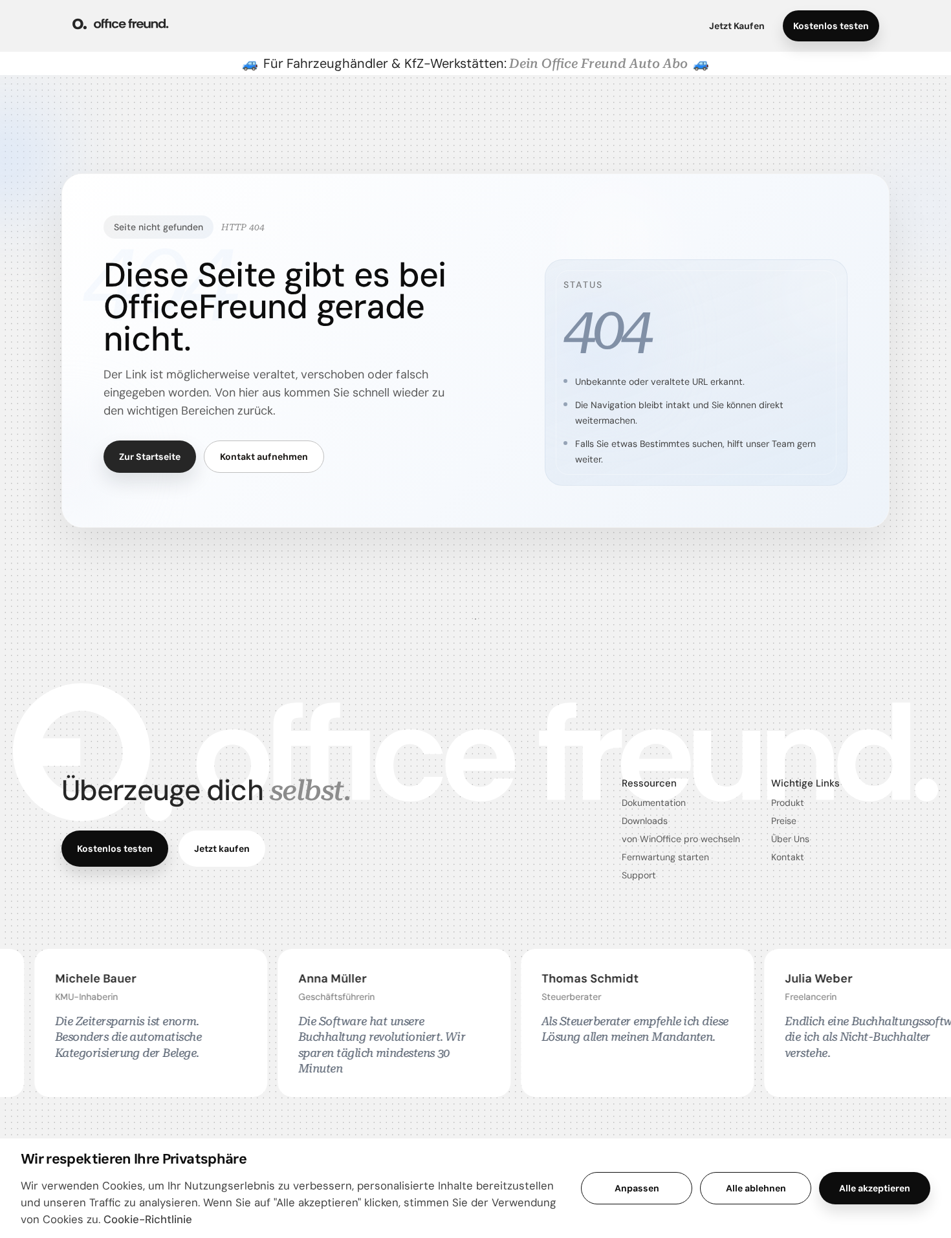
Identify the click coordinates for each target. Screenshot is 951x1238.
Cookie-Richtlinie (148, 1219)
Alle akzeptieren (874, 1188)
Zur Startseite (149, 456)
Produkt (787, 803)
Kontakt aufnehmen (264, 456)
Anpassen (637, 1188)
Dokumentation (654, 803)
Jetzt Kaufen (737, 26)
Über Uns (790, 839)
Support (639, 875)
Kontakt (787, 857)
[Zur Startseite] (120, 26)
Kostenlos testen (831, 26)
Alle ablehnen (756, 1188)
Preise (783, 821)
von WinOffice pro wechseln (681, 839)
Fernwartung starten (665, 857)
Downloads (645, 821)
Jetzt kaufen (222, 848)
